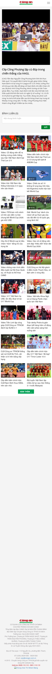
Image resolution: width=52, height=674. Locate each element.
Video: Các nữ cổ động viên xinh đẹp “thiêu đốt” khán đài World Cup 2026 (39, 244)
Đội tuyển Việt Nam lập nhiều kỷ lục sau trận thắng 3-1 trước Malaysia (38, 383)
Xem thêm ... (26, 391)
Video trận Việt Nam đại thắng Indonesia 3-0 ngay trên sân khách (12, 186)
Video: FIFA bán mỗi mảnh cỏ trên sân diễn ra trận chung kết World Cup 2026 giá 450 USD (12, 216)
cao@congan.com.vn (28, 658)
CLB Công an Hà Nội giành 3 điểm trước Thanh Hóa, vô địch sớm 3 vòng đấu (39, 270)
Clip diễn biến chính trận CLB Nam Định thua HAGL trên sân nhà (12, 383)
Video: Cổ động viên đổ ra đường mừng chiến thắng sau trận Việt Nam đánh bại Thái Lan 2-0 (12, 156)
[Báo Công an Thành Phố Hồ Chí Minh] (26, 2)
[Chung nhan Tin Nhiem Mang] (26, 667)
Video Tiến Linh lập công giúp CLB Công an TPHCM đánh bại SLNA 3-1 (12, 325)
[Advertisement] (26, 506)
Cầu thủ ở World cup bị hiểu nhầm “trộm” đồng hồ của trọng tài (12, 244)
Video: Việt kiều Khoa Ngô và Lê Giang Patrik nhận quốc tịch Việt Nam (38, 299)
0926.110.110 (24, 665)
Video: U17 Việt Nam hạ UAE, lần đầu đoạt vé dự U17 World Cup (11, 299)
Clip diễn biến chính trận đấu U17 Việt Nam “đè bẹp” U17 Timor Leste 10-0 (38, 354)
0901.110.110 (35, 665)
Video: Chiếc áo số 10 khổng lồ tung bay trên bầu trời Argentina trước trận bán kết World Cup (39, 187)
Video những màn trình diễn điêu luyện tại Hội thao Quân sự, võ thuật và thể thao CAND (13, 271)
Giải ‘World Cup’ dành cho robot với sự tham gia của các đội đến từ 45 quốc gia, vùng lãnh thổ (38, 216)
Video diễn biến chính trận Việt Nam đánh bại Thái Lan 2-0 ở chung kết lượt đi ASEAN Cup (39, 158)
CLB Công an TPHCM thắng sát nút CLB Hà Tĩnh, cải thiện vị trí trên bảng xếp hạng (13, 355)
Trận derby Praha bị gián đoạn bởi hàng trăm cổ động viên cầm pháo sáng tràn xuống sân (39, 326)
